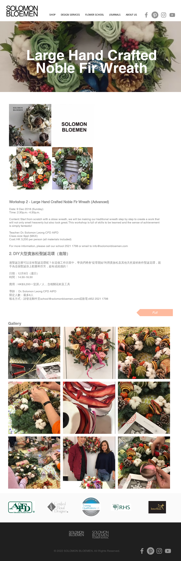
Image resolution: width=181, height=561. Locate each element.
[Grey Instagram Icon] (159, 551)
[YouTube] (172, 14)
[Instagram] (163, 14)
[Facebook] (146, 14)
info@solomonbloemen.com (110, 246)
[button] (154, 312)
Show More (89, 491)
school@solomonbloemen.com (59, 298)
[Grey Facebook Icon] (142, 551)
